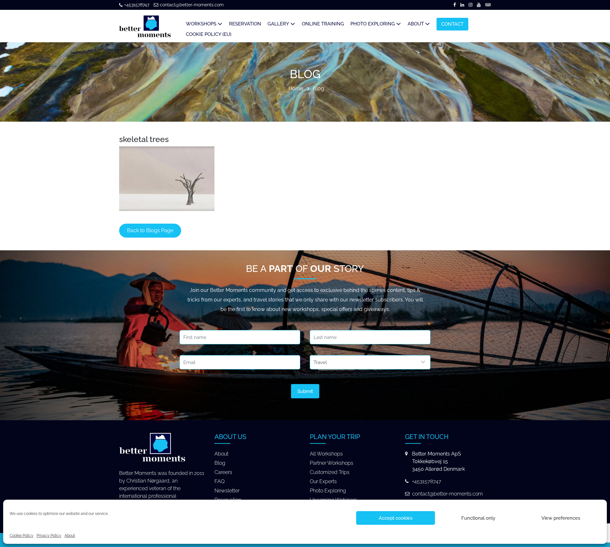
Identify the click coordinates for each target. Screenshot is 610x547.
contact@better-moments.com (192, 4)
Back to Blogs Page (150, 230)
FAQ (219, 481)
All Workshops (326, 454)
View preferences (560, 518)
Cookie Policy (21, 535)
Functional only (478, 518)
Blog (318, 89)
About (69, 535)
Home (295, 89)
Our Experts (323, 481)
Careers (223, 472)
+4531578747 (136, 4)
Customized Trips (329, 472)
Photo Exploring (328, 491)
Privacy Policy (49, 535)
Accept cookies (395, 518)
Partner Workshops (331, 463)
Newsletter (227, 491)
